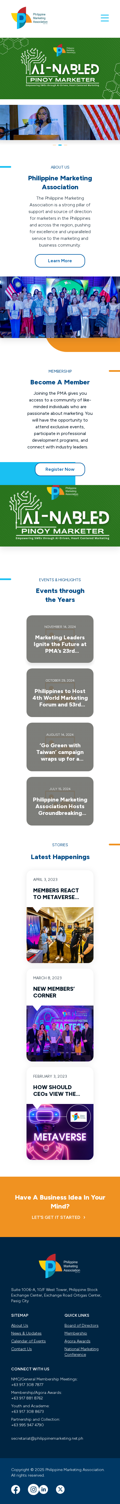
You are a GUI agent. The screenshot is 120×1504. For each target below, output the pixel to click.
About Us (19, 1325)
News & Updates (26, 1333)
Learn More (60, 260)
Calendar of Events (28, 1341)
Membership (75, 1333)
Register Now (60, 469)
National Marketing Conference (81, 1352)
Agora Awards (77, 1341)
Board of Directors (81, 1325)
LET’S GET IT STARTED (56, 1217)
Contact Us (21, 1349)
